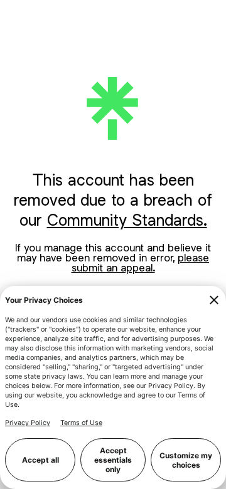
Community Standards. (127, 219)
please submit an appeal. (141, 263)
